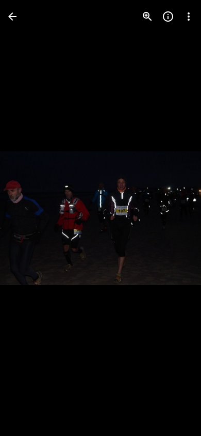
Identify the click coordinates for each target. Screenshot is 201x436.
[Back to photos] (12, 16)
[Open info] (168, 16)
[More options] (188, 16)
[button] (28, 218)
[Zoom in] (147, 16)
